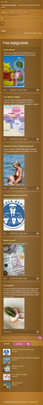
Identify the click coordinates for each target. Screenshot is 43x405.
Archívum (19, 344)
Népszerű (7, 343)
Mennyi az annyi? (10, 240)
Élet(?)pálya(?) (9, 285)
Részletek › (37, 90)
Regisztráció (22, 5)
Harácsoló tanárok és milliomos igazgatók (18, 146)
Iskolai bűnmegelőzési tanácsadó (15, 195)
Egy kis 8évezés (9, 49)
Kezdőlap (34, 33)
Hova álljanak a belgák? (12, 97)
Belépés (30, 5)
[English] (2, 2)
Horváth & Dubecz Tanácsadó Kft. (27, 402)
